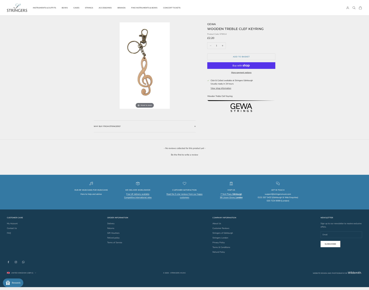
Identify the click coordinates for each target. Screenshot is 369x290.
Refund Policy (218, 252)
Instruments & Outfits (44, 8)
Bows (65, 8)
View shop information (221, 88)
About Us (216, 223)
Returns (110, 228)
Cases (76, 8)
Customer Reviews (220, 228)
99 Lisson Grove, (231, 197)
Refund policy (113, 237)
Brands (121, 8)
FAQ (9, 233)
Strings (89, 8)
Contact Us (12, 228)
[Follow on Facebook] (8, 262)
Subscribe (330, 244)
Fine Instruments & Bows (144, 8)
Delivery (110, 223)
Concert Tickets (171, 8)
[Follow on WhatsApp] (23, 262)
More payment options (241, 72)
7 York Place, (231, 194)
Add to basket (241, 56)
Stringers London (220, 237)
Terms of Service (114, 242)
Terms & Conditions (221, 247)
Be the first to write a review (184, 154)
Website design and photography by (337, 273)
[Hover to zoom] (145, 65)
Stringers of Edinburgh (222, 233)
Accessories (105, 8)
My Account (12, 223)
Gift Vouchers (113, 233)
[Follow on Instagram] (15, 262)
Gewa (211, 24)
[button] (184, 154)
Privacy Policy (218, 242)
